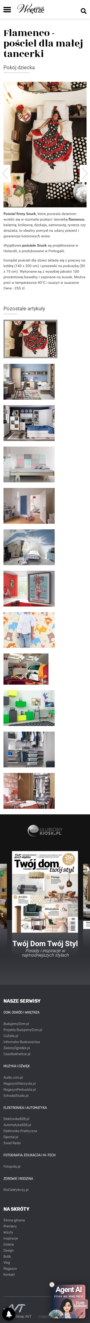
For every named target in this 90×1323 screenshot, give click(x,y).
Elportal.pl (10, 1137)
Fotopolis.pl (11, 1167)
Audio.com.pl (13, 1078)
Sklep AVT (23, 1316)
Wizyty (8, 1232)
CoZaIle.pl (10, 1036)
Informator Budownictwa (21, 1042)
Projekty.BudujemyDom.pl (22, 1030)
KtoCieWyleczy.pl (15, 1190)
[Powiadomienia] (8, 1314)
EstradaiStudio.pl (15, 1096)
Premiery (10, 1226)
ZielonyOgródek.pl (16, 1048)
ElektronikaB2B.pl (16, 1119)
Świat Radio (12, 1143)
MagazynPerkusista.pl (19, 1090)
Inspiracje (10, 1238)
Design (8, 1251)
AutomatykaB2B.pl (17, 1125)
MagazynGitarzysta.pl (19, 1084)
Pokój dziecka (19, 67)
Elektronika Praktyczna (20, 1131)
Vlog (6, 1263)
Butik (7, 1257)
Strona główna (14, 1220)
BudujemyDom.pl (16, 1024)
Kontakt (9, 1275)
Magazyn (10, 1269)
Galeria (8, 1245)
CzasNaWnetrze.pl (16, 1054)
